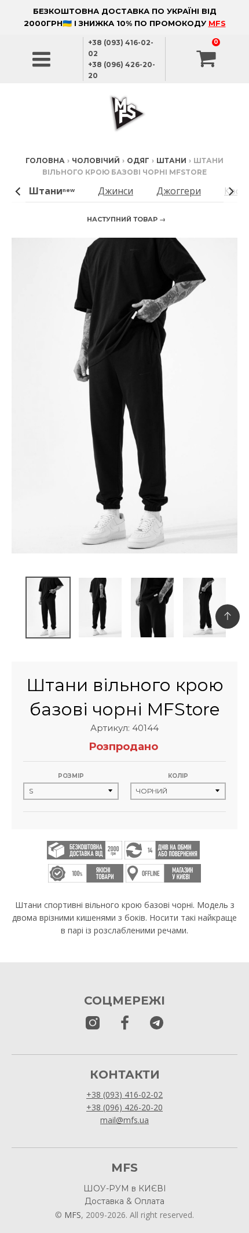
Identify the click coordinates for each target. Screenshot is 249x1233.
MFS (217, 23)
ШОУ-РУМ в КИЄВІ (124, 1188)
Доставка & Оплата (124, 1201)
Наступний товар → (126, 219)
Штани (171, 160)
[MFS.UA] (156, 1023)
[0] (207, 59)
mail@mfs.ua (124, 1119)
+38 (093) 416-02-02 (124, 1094)
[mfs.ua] (93, 1023)
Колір (178, 776)
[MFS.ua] (124, 1023)
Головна (45, 160)
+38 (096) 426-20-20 (124, 1107)
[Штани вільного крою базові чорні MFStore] (48, 607)
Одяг (138, 160)
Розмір (71, 776)
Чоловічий (96, 160)
